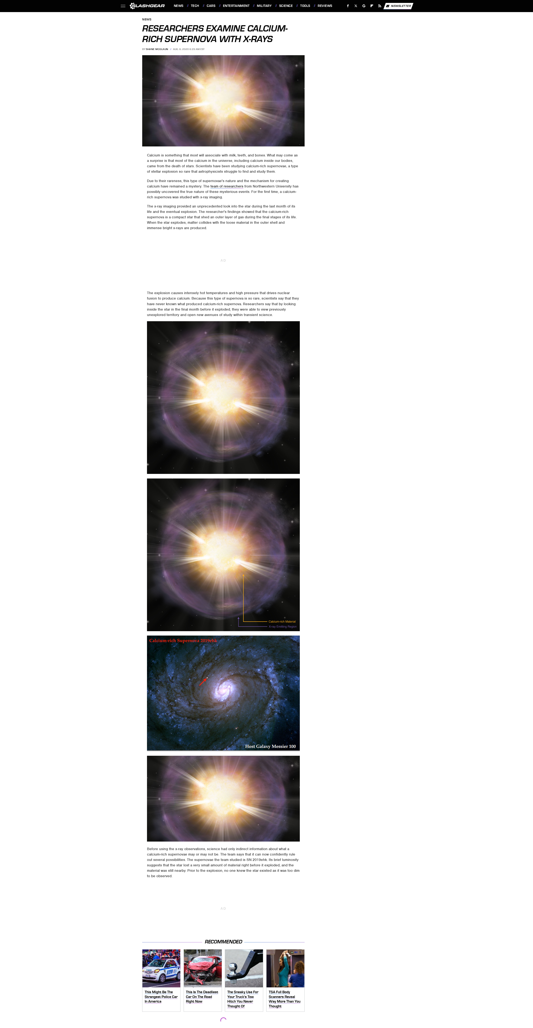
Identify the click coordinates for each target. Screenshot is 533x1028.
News (178, 6)
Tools (305, 6)
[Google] (364, 6)
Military (264, 6)
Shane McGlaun (157, 49)
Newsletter (401, 5)
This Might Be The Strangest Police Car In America (161, 996)
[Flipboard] (372, 6)
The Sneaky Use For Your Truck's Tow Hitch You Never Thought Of (242, 999)
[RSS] (380, 6)
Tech (195, 6)
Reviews (325, 6)
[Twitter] (356, 6)
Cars (211, 6)
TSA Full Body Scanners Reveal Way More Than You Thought (284, 999)
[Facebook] (348, 6)
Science (286, 6)
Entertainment (236, 6)
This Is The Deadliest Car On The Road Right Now (202, 996)
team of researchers (226, 186)
